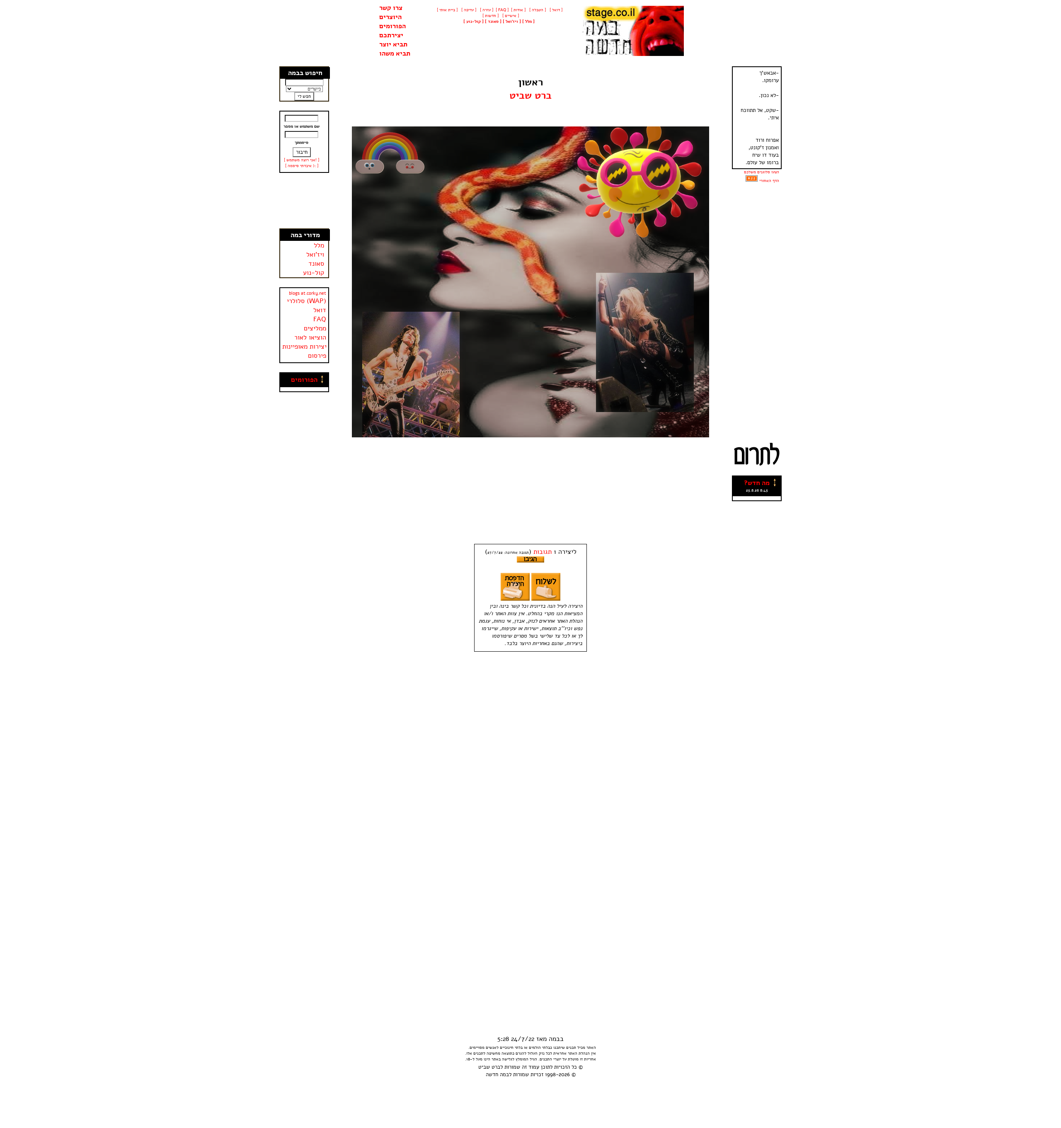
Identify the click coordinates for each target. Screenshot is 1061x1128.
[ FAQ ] (502, 10)
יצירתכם (391, 35)
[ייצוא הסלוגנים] (751, 181)
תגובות (542, 551)
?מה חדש (757, 483)
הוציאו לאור (310, 337)
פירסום (317, 355)
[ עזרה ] (486, 10)
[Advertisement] (304, 200)
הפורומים (392, 26)
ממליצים (315, 328)
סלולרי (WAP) (306, 301)
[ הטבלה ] (537, 10)
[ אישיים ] (510, 16)
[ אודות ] (518, 10)
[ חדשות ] (490, 16)
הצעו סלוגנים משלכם (761, 172)
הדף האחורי (769, 181)
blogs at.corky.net (307, 293)
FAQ (319, 319)
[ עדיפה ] (468, 10)
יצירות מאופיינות (304, 346)
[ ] (473, 21)
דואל (319, 310)
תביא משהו (394, 53)
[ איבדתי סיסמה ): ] (301, 166)
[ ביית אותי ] (447, 10)
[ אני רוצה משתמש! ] (301, 160)
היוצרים (390, 17)
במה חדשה (497, 1074)
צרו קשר (390, 7)
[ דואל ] (555, 10)
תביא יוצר (393, 44)
